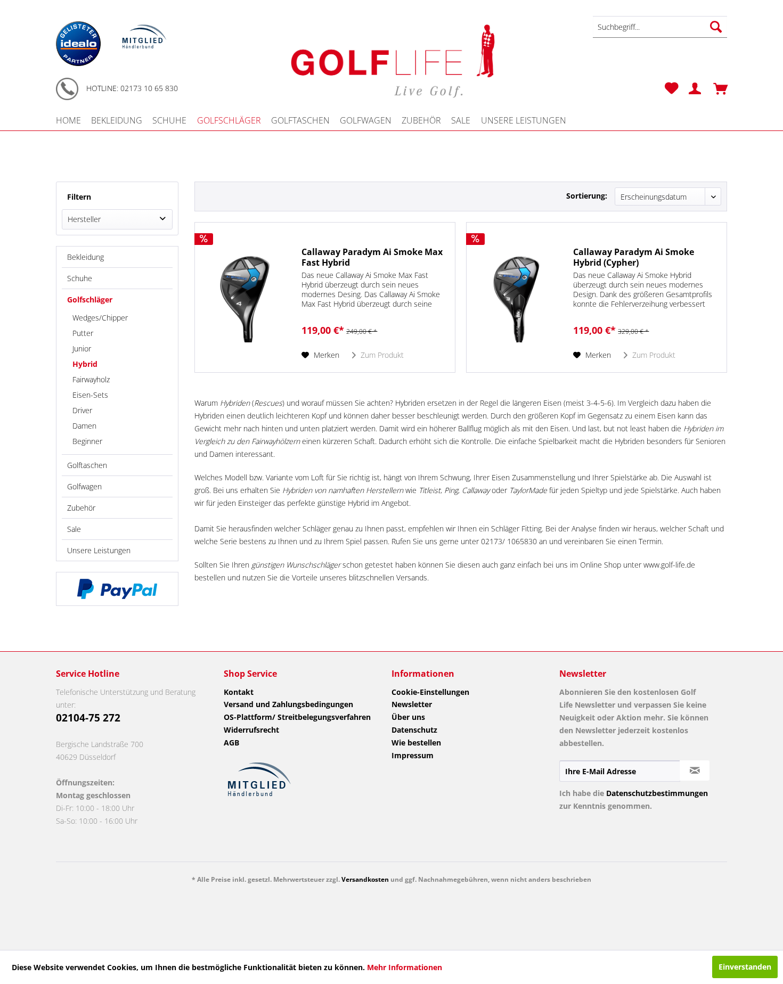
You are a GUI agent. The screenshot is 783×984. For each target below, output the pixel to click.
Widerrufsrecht (251, 730)
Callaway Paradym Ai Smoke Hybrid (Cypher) (633, 257)
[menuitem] (660, 27)
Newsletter (411, 704)
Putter (82, 333)
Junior (81, 348)
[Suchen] (716, 26)
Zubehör (81, 508)
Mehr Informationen (404, 967)
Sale (74, 529)
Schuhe (79, 278)
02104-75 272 (88, 718)
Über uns (408, 717)
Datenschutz (414, 730)
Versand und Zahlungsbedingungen (288, 704)
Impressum (412, 755)
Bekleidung (85, 257)
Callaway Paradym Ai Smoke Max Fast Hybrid (372, 257)
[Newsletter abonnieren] (695, 770)
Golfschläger (89, 299)
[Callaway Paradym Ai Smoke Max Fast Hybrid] (245, 297)
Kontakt (239, 692)
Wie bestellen (416, 742)
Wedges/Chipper (100, 318)
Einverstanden (745, 967)
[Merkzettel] (671, 88)
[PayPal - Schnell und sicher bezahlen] (117, 589)
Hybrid (84, 364)
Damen (84, 426)
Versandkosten (365, 879)
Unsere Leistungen (98, 550)
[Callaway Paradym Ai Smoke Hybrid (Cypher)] (517, 297)
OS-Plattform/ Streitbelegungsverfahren (297, 717)
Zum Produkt (381, 355)
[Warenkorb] (716, 88)
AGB (231, 742)
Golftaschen (87, 465)
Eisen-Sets (90, 395)
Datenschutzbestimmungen (657, 793)
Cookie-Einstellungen (430, 692)
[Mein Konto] (690, 88)
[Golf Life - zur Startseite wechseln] (391, 59)
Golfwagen (84, 486)
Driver (82, 410)
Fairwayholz (91, 379)
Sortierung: (586, 196)
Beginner (87, 441)
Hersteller (84, 219)
